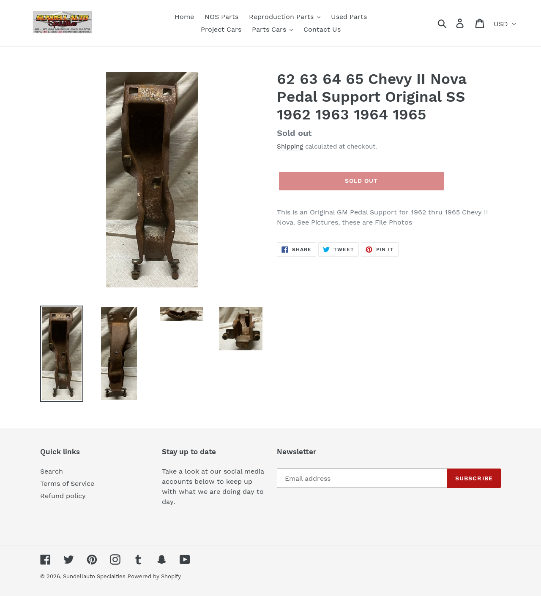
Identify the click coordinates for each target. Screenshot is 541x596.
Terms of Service (67, 484)
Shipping (290, 146)
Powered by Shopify (154, 576)
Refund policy (63, 496)
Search (51, 471)
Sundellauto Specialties (94, 576)
